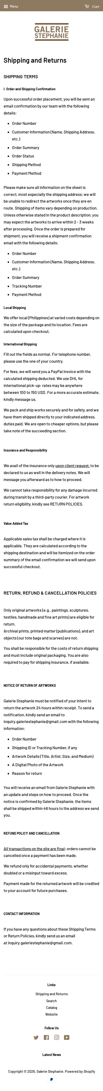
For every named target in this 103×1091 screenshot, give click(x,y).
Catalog (51, 1008)
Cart (95, 6)
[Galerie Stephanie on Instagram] (56, 1038)
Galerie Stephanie (50, 1071)
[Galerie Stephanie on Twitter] (36, 1038)
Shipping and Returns (51, 994)
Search (51, 1001)
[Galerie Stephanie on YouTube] (66, 1038)
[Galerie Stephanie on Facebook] (46, 1038)
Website (51, 1014)
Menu (13, 6)
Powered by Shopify (80, 1071)
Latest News (51, 1055)
